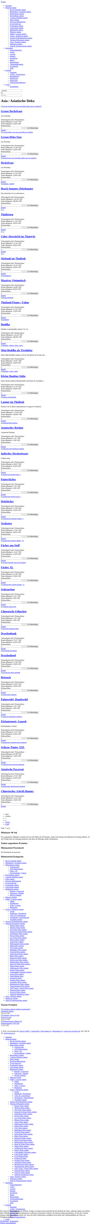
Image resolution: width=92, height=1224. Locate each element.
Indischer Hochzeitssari (14, 453)
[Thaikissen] (2, 210)
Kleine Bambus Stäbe (13, 376)
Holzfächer (7, 501)
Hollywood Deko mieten (18, 960)
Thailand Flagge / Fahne (15, 302)
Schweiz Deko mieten (17, 992)
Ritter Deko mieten (16, 956)
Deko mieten (14, 20)
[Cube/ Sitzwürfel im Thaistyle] (2, 232)
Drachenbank (8, 633)
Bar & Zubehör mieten (18, 10)
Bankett (12, 56)
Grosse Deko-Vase (11, 137)
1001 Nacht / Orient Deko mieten (22, 988)
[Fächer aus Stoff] (12, 541)
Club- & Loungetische (18, 915)
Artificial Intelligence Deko (19, 994)
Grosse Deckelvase (11, 111)
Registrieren (14, 87)
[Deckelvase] (18, 158)
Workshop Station (7, 1011)
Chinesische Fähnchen (13, 611)
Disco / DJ (13, 871)
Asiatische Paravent (12, 769)
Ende (7, 824)
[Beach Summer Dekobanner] (7, 184)
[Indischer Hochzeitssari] (12, 449)
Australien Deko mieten (18, 982)
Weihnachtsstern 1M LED (10, 1023)
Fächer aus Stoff (10, 545)
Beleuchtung (14, 62)
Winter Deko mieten (17, 966)
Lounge (12, 54)
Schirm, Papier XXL (13, 747)
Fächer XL (7, 567)
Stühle (12, 901)
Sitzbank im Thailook (13, 258)
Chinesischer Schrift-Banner (17, 791)
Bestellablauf (14, 76)
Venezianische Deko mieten (20, 986)
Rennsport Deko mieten (18, 958)
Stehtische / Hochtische (18, 913)
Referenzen (14, 78)
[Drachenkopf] (9, 651)
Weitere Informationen (8, 1223)
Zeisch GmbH (24, 1031)
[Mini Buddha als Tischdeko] (12, 345)
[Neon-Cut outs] (10, 1015)
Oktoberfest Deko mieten (19, 934)
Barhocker (13, 907)
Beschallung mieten (17, 16)
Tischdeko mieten (16, 920)
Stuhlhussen (14, 903)
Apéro (12, 52)
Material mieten (10, 8)
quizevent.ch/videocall (72, 1031)
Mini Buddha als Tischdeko (16, 350)
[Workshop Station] (15, 1009)
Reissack (6, 677)
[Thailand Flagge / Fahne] (7, 298)
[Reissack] (10, 673)
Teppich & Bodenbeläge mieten (21, 38)
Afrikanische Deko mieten (19, 968)
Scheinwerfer (14, 867)
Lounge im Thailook (12, 401)
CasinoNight (35, 1031)
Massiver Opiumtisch (13, 280)
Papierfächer (8, 479)
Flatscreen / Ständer (17, 893)
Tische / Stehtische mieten (19, 36)
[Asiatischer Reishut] (9, 423)
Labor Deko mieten (17, 974)
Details (3, 130)
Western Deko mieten (17, 928)
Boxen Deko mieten (17, 936)
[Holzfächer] (11, 497)
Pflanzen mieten (15, 32)
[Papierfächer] (11, 475)
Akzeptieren (4, 1221)
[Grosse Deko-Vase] (17, 132)
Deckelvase (7, 162)
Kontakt (8, 70)
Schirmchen (8, 589)
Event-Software (15, 24)
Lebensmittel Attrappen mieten (21, 972)
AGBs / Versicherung (17, 74)
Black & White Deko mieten (20, 964)
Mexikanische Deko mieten (19, 984)
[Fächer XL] (13, 563)
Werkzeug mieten (16, 44)
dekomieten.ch (58, 1031)
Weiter (7, 822)
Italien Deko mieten (17, 946)
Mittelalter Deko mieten (18, 950)
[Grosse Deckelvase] (21, 106)
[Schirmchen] (12, 585)
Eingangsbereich (16, 50)
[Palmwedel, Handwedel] (9, 695)
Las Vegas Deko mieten (18, 938)
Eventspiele (14, 66)
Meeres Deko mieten (17, 940)
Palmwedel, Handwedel (14, 699)
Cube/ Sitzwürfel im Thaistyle (18, 236)
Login (7, 85)
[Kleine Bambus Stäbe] (9, 371)
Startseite (8, 6)
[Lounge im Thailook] (8, 397)
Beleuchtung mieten (17, 14)
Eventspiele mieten (16, 26)
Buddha (5, 324)
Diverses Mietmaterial (17, 22)
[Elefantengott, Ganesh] (11, 717)
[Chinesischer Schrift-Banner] (13, 786)
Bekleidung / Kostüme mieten (20, 12)
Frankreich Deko (16, 978)
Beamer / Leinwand (17, 891)
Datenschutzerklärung (17, 82)
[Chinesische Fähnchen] (8, 607)
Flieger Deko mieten (17, 970)
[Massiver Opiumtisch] (6, 276)
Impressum (14, 80)
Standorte (13, 72)
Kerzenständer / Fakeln (18, 873)
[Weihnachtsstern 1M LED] (11, 1021)
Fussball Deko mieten (17, 952)
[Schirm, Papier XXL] (13, 742)
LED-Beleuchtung (16, 869)
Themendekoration (16, 64)
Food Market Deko (16, 976)
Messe (12, 60)
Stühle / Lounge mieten (18, 34)
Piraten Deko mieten (17, 926)
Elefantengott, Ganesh (13, 721)
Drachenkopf (8, 655)
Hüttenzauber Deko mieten (19, 944)
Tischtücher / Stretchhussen (19, 917)
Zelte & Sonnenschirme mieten (21, 46)
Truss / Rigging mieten (18, 42)
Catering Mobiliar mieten (19, 18)
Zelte (11, 68)
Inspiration (9, 48)
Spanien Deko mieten (17, 980)
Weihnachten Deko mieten (19, 962)
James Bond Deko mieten (19, 954)
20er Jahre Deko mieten (18, 930)
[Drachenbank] (10, 629)
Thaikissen (7, 214)
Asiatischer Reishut (12, 427)
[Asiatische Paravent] (12, 764)
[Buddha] (5, 320)
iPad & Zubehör (15, 895)
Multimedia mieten (16, 30)
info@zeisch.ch (9, 1033)
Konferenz (13, 58)
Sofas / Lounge (15, 905)
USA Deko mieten (16, 948)
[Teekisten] (12, 519)
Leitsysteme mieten (16, 28)
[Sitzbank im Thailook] (2, 254)
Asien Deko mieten (17, 942)
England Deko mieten (17, 990)
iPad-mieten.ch (46, 1031)
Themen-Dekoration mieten (19, 40)
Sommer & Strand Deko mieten (21, 932)
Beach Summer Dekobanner (17, 188)
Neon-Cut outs (6, 1017)
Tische (12, 911)
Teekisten (6, 523)
